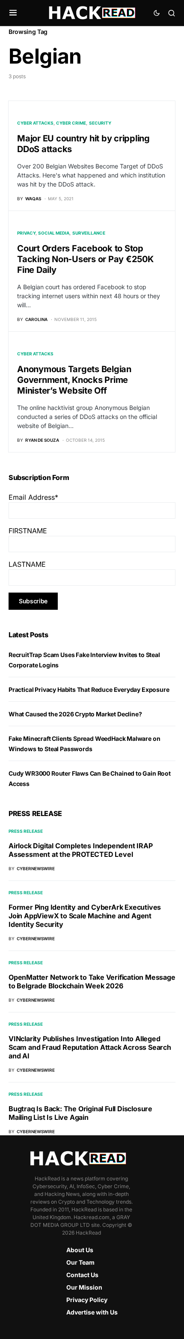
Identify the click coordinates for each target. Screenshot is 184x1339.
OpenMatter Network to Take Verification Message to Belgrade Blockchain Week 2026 (92, 981)
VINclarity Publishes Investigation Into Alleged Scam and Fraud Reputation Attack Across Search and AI (90, 1047)
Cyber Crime (71, 122)
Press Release (26, 831)
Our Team (80, 1262)
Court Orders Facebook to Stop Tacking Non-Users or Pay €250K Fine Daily (85, 259)
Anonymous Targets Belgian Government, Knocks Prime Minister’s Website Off (74, 380)
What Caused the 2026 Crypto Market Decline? (75, 714)
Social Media (53, 232)
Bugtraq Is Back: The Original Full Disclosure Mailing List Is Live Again (80, 1113)
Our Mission (84, 1287)
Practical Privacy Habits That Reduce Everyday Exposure (89, 689)
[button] (13, 13)
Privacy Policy (86, 1299)
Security (100, 122)
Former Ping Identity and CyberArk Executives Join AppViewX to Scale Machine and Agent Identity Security (85, 916)
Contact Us (82, 1274)
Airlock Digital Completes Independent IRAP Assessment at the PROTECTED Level (81, 850)
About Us (79, 1249)
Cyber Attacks (35, 122)
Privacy (26, 232)
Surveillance (88, 232)
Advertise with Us (92, 1312)
